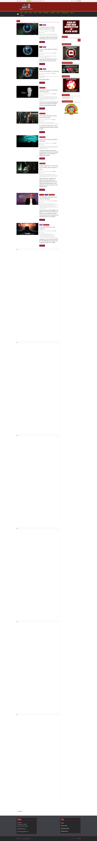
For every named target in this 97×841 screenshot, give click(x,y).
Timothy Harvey (48, 93)
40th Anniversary (43, 233)
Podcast (46, 194)
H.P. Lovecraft (48, 175)
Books (30, 12)
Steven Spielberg (49, 237)
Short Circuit (55, 97)
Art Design (44, 96)
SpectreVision (47, 176)
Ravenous (49, 206)
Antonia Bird (47, 203)
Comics (35, 12)
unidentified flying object (43, 148)
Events (58, 12)
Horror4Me (45, 12)
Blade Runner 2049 (54, 96)
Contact (22, 15)
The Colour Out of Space (53, 176)
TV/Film (25, 12)
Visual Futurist (41, 100)
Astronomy (51, 146)
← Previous (19, 811)
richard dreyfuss (42, 237)
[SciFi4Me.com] (18, 14)
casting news (53, 174)
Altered (43, 203)
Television (52, 123)
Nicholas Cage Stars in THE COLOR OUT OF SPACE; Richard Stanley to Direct (48, 167)
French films (46, 204)
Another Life (44, 122)
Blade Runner (48, 96)
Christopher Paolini (50, 34)
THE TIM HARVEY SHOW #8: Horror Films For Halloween (48, 198)
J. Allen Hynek (42, 147)
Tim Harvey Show (42, 208)
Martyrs (40, 206)
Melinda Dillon (52, 236)
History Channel (56, 146)
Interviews (52, 12)
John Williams (47, 236)
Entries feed (64, 825)
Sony (45, 237)
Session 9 (50, 207)
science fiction (41, 35)
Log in (62, 823)
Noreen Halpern (42, 123)
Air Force (45, 146)
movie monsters (44, 206)
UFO (56, 147)
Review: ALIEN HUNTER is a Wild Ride (49, 71)
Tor (57, 35)
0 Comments (42, 32)
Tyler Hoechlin (56, 123)
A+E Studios (42, 146)
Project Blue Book (47, 147)
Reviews (41, 224)
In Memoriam (50, 97)
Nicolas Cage (55, 175)
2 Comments (42, 232)
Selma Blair (48, 123)
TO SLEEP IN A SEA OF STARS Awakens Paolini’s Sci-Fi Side (47, 28)
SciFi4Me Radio (46, 207)
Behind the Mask (52, 203)
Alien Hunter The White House (45, 56)
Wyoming (55, 237)
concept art (41, 97)
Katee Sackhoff (49, 122)
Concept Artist (45, 97)
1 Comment (42, 202)
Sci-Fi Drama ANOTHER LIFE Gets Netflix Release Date (48, 116)
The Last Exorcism (55, 207)
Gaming (40, 12)
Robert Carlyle (53, 206)
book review (54, 56)
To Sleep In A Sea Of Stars (53, 35)
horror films (56, 204)
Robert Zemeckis (53, 147)
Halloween (49, 204)
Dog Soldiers (41, 204)
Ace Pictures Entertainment (44, 174)
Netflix (53, 122)
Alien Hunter (42, 76)
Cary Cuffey (50, 233)
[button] (73, 13)
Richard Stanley (41, 176)
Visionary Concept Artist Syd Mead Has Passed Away (48, 91)
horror (51, 175)
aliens (41, 34)
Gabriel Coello (48, 119)
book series (44, 34)
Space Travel (46, 35)
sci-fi (51, 76)
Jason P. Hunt (49, 143)
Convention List (65, 12)
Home (21, 12)
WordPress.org (64, 831)
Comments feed (65, 828)
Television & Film (42, 87)
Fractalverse (55, 34)
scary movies (41, 207)
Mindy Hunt (49, 53)
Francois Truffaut (42, 236)
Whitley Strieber (46, 57)
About (72, 12)
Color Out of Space (42, 175)
